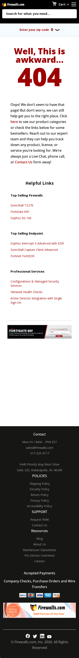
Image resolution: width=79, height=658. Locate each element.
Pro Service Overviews (39, 555)
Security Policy (39, 489)
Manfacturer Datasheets (39, 550)
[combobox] (39, 14)
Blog (39, 539)
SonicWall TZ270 (22, 205)
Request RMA (39, 519)
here (14, 121)
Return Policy (39, 495)
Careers (39, 561)
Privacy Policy (39, 500)
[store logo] (18, 4)
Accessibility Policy (39, 506)
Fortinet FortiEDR (22, 256)
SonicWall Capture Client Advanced (34, 250)
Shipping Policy (39, 484)
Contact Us (23, 162)
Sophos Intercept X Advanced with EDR (37, 243)
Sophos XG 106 (21, 218)
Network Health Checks (27, 292)
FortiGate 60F (20, 212)
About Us (39, 544)
